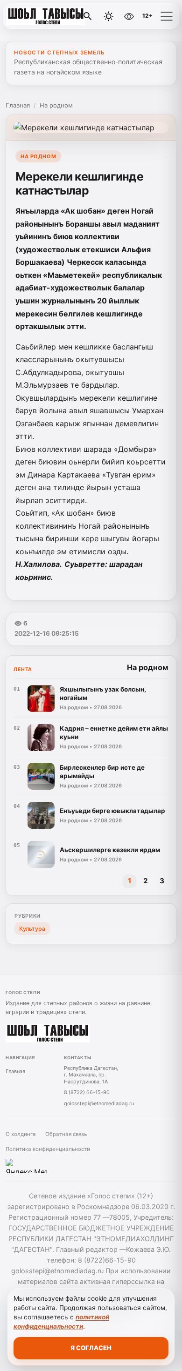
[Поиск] (88, 16)
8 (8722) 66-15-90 (87, 1092)
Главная (18, 105)
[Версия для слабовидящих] (129, 16)
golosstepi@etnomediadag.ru (99, 1103)
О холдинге (21, 1134)
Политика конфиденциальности (48, 1149)
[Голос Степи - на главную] (46, 16)
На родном (56, 105)
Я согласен (91, 1347)
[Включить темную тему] (109, 16)
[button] (166, 16)
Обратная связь (66, 1134)
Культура (32, 928)
